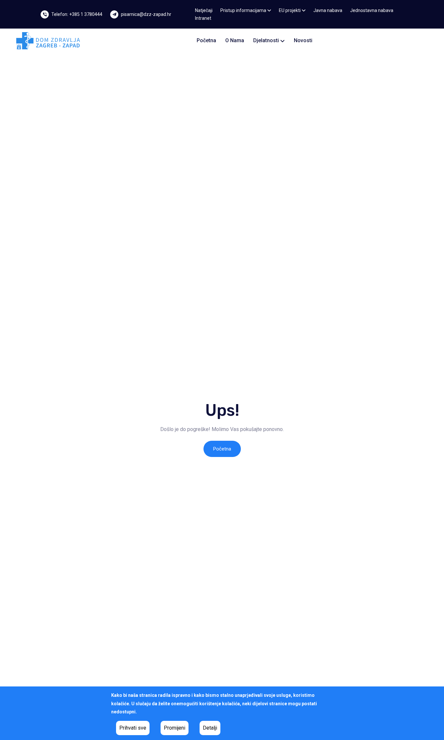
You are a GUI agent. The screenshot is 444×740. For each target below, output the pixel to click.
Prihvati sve (132, 728)
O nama (234, 40)
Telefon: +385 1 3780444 (76, 14)
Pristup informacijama (243, 10)
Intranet (203, 18)
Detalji (210, 728)
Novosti (303, 40)
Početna (206, 40)
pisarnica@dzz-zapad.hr (146, 14)
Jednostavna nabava (371, 10)
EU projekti (290, 10)
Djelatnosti (266, 40)
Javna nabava (327, 10)
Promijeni (174, 728)
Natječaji (204, 10)
